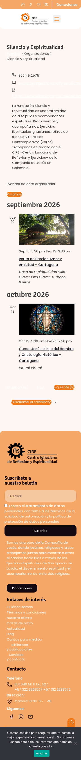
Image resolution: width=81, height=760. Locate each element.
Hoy (40, 387)
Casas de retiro (20, 623)
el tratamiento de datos (43, 506)
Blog (10, 634)
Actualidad (16, 628)
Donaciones (67, 4)
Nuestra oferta (19, 617)
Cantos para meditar (25, 639)
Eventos (14, 53)
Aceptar (41, 753)
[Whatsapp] (71, 722)
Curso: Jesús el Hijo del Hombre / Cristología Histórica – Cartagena (46, 354)
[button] (57, 19)
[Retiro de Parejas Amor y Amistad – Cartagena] (46, 229)
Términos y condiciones (26, 612)
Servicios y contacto (16, 657)
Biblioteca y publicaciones (20, 647)
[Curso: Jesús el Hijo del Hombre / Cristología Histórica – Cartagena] (46, 319)
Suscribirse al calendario (31, 402)
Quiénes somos (20, 606)
